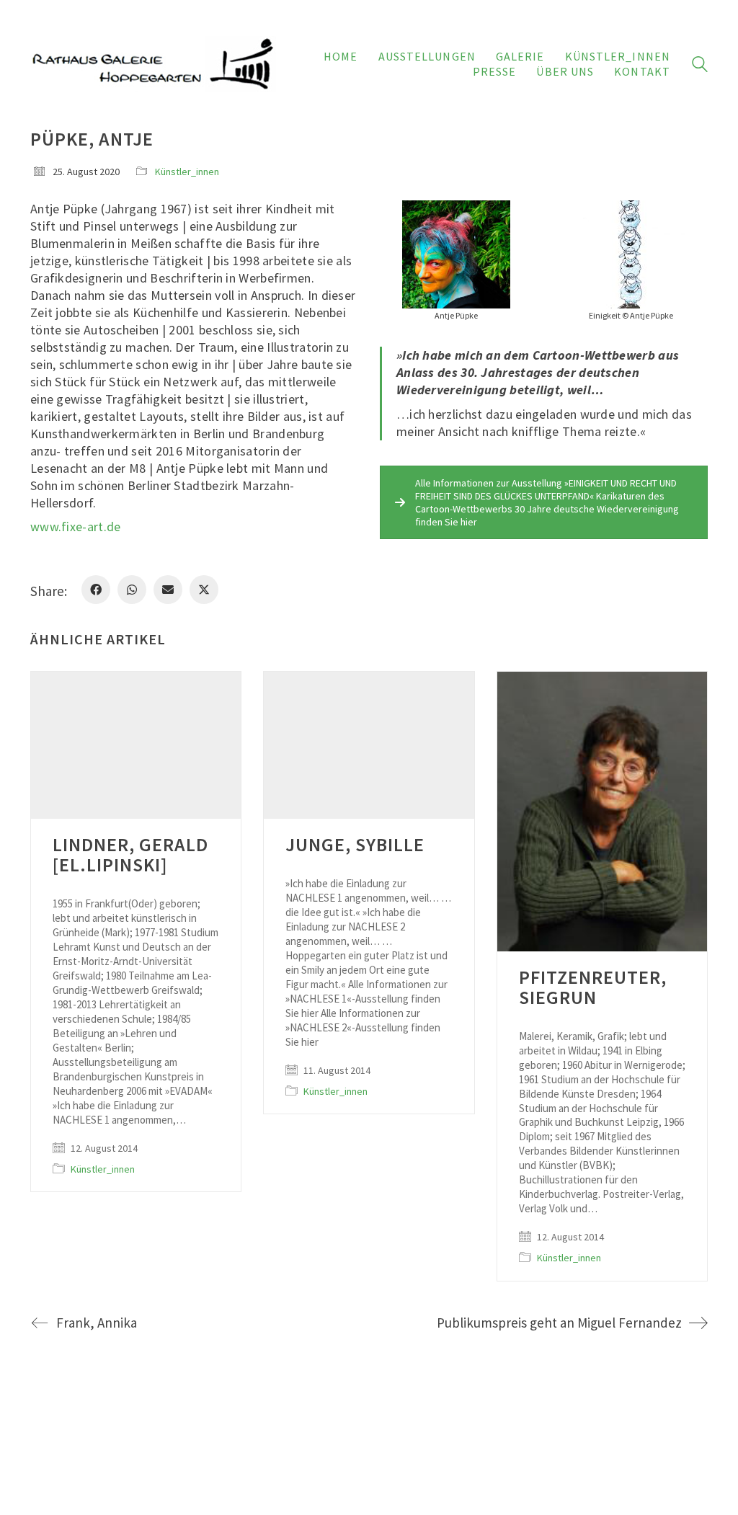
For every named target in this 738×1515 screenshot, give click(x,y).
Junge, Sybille (354, 845)
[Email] (168, 589)
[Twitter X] (204, 589)
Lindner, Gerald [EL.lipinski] (130, 855)
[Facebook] (95, 589)
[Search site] (700, 66)
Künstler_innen (187, 171)
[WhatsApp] (131, 589)
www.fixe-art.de (75, 526)
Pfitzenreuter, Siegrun (593, 987)
